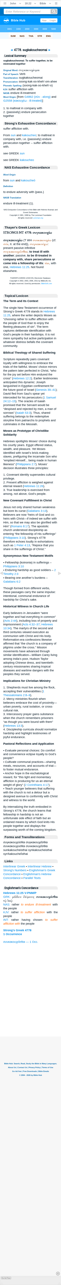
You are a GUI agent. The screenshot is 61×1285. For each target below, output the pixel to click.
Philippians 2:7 (26, 464)
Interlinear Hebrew (40, 866)
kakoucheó (28, 180)
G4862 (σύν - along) (37, 96)
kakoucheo (29, 135)
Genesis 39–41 (46, 389)
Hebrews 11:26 (33, 486)
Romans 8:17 (20, 526)
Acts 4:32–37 (31, 624)
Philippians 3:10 (14, 537)
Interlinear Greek (14, 866)
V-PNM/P (30, 893)
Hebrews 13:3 (13, 725)
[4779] (57, 580)
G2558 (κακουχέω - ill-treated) (22, 100)
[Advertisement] (30, 1017)
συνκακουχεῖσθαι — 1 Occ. (20, 941)
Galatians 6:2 (11, 581)
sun (13, 135)
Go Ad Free (6, 1278)
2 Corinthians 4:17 (37, 785)
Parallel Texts (32, 878)
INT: (5, 919)
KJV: (6, 912)
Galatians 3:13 (36, 510)
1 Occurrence (12, 934)
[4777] (4, 580)
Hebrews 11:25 (19, 267)
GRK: (6, 896)
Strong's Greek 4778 (17, 930)
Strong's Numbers (15, 870)
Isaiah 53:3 (23, 412)
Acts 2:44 (10, 620)
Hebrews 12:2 (22, 378)
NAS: (6, 904)
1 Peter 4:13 (22, 545)
